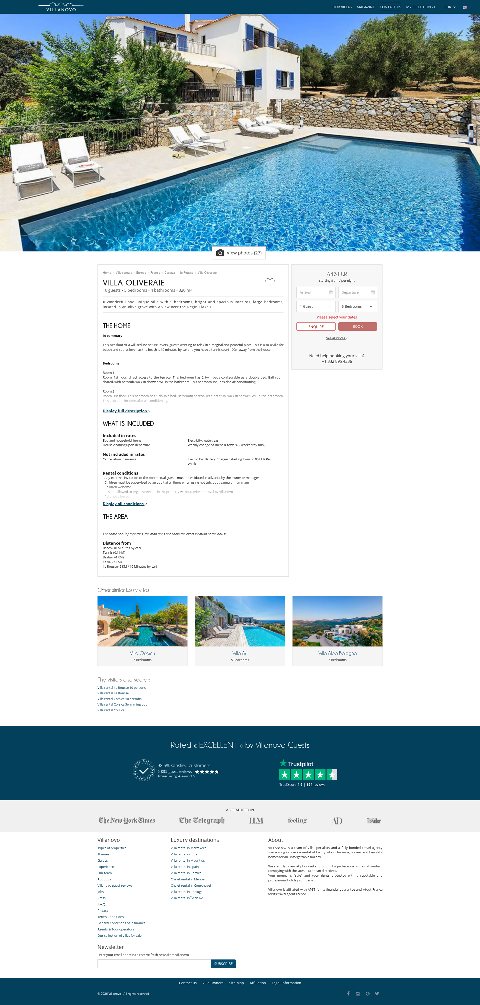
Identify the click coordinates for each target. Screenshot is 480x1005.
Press (102, 898)
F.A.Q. (102, 904)
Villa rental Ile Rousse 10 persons (122, 688)
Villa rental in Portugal (187, 891)
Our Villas (342, 7)
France (155, 273)
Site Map (236, 982)
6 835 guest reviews (175, 771)
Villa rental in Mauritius (188, 860)
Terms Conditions (111, 916)
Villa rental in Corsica (186, 873)
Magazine (366, 7)
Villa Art (240, 653)
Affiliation (258, 982)
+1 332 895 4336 (337, 361)
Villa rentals (124, 273)
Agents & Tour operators (116, 929)
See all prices (336, 338)
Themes (103, 854)
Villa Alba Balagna (337, 653)
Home (107, 273)
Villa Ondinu (142, 653)
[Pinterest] (367, 993)
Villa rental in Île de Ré (187, 898)
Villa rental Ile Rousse (113, 693)
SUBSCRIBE (223, 963)
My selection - (421, 7)
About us (104, 879)
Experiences (106, 866)
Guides (103, 860)
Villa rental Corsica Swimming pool (123, 704)
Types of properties (112, 848)
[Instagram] (358, 993)
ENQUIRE (316, 326)
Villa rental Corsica (111, 710)
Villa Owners (213, 982)
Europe (141, 273)
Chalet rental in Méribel (188, 879)
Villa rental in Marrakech (188, 848)
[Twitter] (377, 993)
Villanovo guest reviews (115, 885)
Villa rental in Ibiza (184, 854)
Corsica (169, 273)
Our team (105, 873)
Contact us (390, 7)
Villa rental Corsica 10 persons (120, 699)
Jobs (101, 891)
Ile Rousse (187, 273)
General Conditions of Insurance (121, 923)
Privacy (103, 910)
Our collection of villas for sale (120, 935)
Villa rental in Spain (185, 866)
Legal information (286, 982)
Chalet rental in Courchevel (191, 885)
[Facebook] (348, 993)
